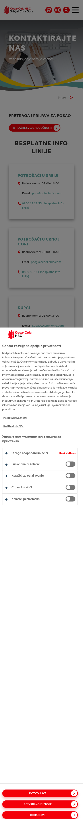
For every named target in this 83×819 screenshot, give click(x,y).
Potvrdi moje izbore (38, 804)
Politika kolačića (13, 426)
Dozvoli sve (37, 793)
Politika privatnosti (15, 417)
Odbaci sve (37, 815)
